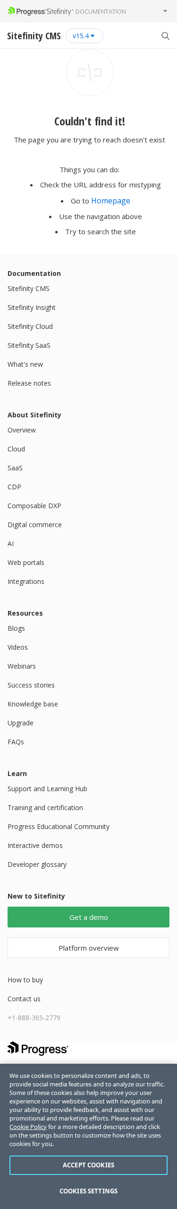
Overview (22, 429)
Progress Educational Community (59, 826)
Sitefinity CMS (29, 288)
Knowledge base (33, 703)
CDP (14, 486)
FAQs (16, 741)
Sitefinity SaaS (29, 345)
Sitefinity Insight (32, 307)
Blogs (16, 628)
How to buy (25, 979)
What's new (25, 364)
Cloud (16, 448)
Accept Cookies (88, 1165)
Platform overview (89, 948)
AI (11, 543)
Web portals (26, 562)
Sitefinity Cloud (30, 326)
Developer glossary (37, 864)
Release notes (29, 383)
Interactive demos (35, 845)
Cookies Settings (88, 1191)
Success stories (31, 684)
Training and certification (45, 807)
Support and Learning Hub (47, 788)
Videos (18, 647)
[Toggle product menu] (165, 11)
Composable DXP (34, 505)
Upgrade (21, 722)
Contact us (24, 998)
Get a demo (88, 917)
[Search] (165, 35)
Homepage (110, 200)
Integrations (26, 581)
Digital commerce (35, 524)
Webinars (22, 666)
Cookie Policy (28, 1126)
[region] (88, 1136)
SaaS (15, 467)
